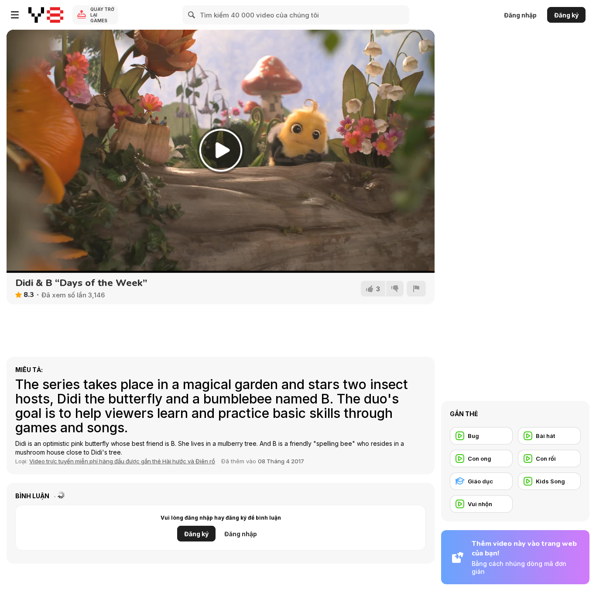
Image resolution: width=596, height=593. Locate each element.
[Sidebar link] (15, 15)
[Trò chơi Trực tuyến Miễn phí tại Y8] (46, 15)
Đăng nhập (520, 15)
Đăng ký (566, 15)
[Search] (192, 14)
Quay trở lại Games (102, 15)
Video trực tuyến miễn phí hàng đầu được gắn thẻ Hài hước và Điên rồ (122, 461)
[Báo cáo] (416, 288)
